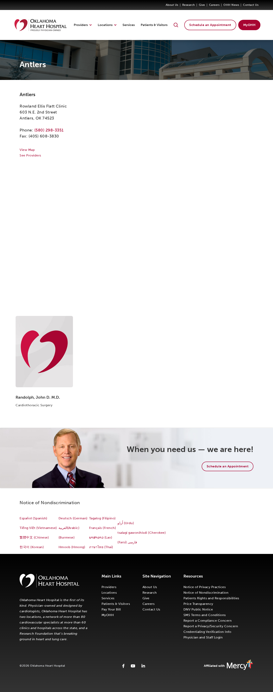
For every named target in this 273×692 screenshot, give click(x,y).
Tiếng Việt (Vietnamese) (38, 528)
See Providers (30, 155)
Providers (81, 25)
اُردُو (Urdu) (126, 523)
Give (202, 5)
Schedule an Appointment (210, 25)
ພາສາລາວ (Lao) (100, 537)
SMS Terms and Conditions (204, 615)
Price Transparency (198, 604)
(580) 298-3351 (49, 130)
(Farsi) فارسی (128, 542)
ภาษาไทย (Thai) (101, 547)
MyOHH (249, 25)
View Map (27, 150)
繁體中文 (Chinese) (34, 537)
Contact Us (250, 5)
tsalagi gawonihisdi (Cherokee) (142, 533)
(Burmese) (67, 537)
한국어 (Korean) (32, 547)
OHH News (231, 5)
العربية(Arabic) (69, 528)
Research (188, 5)
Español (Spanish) (33, 518)
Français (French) (102, 528)
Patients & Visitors (154, 25)
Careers (214, 5)
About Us (172, 5)
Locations (105, 25)
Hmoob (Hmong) (72, 547)
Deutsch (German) (73, 518)
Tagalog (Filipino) (102, 518)
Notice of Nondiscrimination (206, 592)
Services (129, 25)
